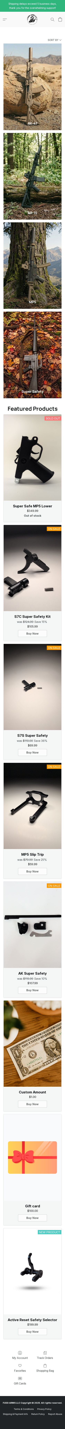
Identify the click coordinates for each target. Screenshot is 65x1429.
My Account (20, 1358)
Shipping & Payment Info (15, 1414)
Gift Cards (20, 1383)
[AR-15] (32, 170)
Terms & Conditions (24, 1409)
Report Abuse (55, 1414)
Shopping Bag (45, 1370)
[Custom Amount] (32, 1044)
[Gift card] (32, 1157)
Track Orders (45, 1358)
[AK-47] (32, 81)
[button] (33, 19)
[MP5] (32, 259)
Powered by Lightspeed (32, 1419)
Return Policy (38, 1414)
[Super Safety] (32, 349)
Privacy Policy (44, 1409)
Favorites (20, 1370)
